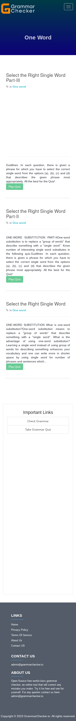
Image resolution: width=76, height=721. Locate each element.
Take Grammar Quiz (38, 429)
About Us (16, 640)
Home (14, 624)
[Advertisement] (38, 122)
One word (19, 86)
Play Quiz (15, 186)
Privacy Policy (19, 629)
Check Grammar (38, 421)
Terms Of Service (21, 635)
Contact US (18, 645)
